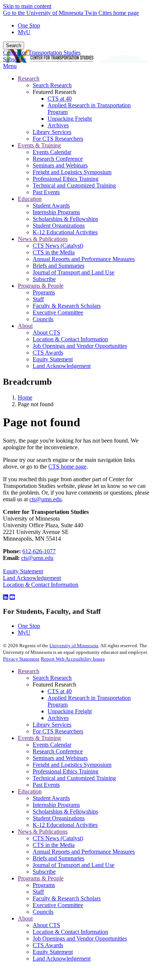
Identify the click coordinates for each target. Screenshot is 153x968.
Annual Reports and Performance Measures (84, 851)
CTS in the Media (54, 845)
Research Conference (58, 751)
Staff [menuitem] (38, 299)
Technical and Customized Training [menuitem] (74, 185)
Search (13, 45)
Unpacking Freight (70, 711)
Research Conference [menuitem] (58, 159)
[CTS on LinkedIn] (5, 597)
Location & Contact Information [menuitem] (70, 339)
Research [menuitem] (28, 78)
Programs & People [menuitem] (41, 286)
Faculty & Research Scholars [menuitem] (67, 306)
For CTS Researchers (58, 731)
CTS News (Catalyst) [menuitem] (58, 245)
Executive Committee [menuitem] (58, 312)
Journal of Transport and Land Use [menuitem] (73, 272)
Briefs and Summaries (58, 858)
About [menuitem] (25, 326)
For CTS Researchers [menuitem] (58, 139)
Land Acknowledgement (32, 578)
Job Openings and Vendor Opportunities (80, 938)
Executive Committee (58, 905)
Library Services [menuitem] (52, 132)
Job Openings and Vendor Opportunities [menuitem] (80, 346)
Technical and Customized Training (74, 778)
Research (28, 671)
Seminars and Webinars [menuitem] (60, 165)
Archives (58, 718)
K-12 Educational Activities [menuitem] (65, 232)
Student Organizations (59, 818)
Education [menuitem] (30, 199)
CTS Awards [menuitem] (48, 352)
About (25, 918)
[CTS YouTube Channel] (12, 597)
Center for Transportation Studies (42, 52)
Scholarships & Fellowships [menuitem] (65, 219)
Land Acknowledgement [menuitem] (62, 366)
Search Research (52, 678)
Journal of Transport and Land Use (73, 865)
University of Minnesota (73, 645)
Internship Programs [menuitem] (56, 212)
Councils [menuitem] (43, 319)
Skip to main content (27, 6)
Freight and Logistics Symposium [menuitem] (72, 172)
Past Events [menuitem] (46, 192)
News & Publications (43, 831)
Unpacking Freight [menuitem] (70, 118)
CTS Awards (48, 945)
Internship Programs (56, 805)
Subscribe (14, 59)
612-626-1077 (39, 551)
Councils (43, 912)
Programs (44, 885)
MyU (24, 32)
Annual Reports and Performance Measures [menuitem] (84, 259)
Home (25, 397)
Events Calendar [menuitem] (52, 152)
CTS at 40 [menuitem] (60, 98)
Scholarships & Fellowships (65, 811)
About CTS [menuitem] (46, 332)
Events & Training (39, 738)
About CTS (46, 925)
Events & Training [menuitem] (39, 145)
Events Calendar (52, 745)
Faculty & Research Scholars (67, 898)
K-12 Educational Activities (65, 825)
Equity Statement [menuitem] (53, 359)
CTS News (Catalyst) (58, 838)
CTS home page (67, 466)
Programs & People (41, 878)
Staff (38, 892)
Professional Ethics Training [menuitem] (65, 179)
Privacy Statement (21, 659)
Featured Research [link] (54, 92)
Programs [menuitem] (44, 292)
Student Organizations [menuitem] (59, 225)
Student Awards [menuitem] (51, 205)
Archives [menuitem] (58, 125)
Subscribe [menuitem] (44, 279)
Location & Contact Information (40, 584)
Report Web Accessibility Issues (73, 659)
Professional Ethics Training (65, 771)
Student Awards (51, 798)
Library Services (52, 724)
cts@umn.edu (45, 499)
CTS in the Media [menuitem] (54, 252)
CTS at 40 (60, 691)
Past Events (46, 785)
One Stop (29, 25)
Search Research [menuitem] (52, 85)
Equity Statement (23, 571)
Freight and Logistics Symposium (72, 765)
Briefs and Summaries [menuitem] (58, 266)
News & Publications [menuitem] (43, 239)
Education (30, 791)
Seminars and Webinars (60, 758)
